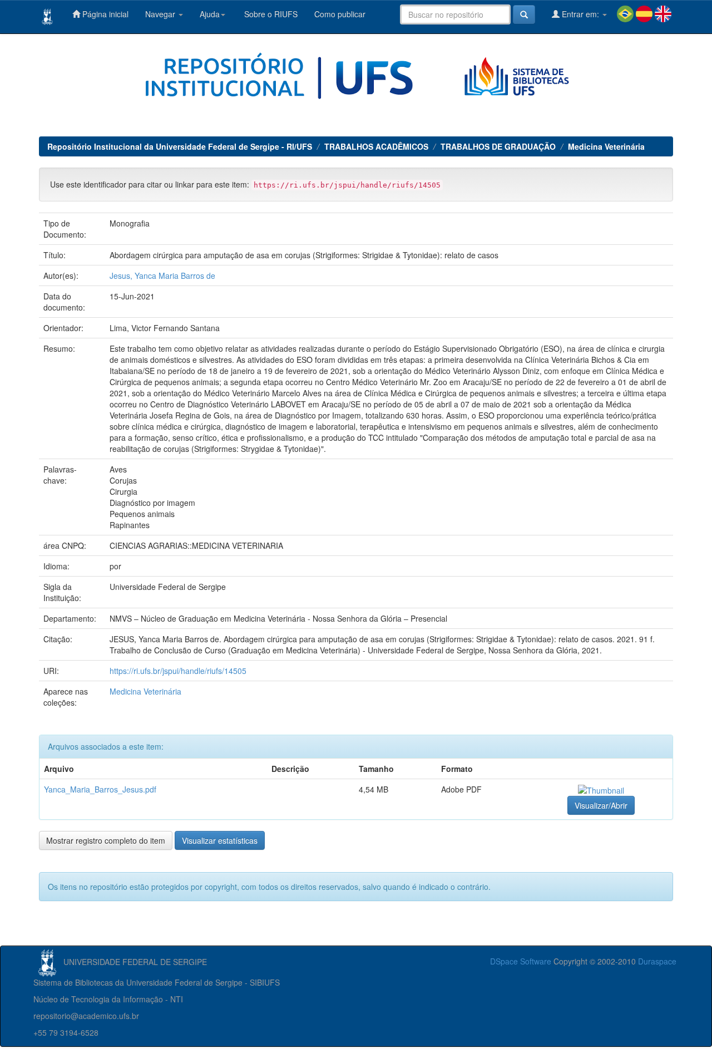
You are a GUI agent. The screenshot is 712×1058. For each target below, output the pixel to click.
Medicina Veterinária (606, 146)
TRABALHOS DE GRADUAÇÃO (498, 146)
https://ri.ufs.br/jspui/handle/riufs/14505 (178, 670)
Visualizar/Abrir (601, 805)
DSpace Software (520, 961)
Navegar (161, 13)
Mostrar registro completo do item (105, 840)
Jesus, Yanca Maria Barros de (162, 275)
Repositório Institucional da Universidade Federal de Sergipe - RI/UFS (179, 146)
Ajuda (210, 13)
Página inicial (104, 13)
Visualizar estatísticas (220, 840)
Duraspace (657, 961)
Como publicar (339, 13)
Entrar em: (580, 13)
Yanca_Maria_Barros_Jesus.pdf (100, 789)
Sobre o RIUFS (270, 13)
